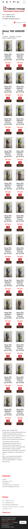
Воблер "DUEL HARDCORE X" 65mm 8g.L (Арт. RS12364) (20, 347)
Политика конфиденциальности (10, 486)
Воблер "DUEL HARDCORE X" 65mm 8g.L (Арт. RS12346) (20, 57)
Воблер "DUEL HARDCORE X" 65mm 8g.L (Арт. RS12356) (20, 218)
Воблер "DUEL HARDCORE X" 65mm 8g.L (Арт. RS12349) (8, 121)
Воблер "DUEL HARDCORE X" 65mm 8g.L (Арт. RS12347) (8, 89)
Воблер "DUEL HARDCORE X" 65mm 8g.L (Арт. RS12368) (20, 412)
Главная (5, 36)
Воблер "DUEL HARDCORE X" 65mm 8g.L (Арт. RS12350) (20, 121)
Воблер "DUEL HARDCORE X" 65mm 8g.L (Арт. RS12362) (20, 315)
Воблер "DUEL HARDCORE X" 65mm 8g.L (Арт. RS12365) (8, 379)
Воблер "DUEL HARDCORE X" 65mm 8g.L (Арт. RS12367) (8, 412)
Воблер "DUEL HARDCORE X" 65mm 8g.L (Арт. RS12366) (20, 379)
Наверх (4, 479)
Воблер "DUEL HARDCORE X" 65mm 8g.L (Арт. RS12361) (8, 315)
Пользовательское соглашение (10, 484)
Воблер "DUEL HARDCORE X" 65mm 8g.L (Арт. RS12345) (8, 57)
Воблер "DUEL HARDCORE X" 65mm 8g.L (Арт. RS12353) (8, 186)
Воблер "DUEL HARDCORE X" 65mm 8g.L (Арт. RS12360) (20, 283)
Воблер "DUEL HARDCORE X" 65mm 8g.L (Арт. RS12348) (20, 89)
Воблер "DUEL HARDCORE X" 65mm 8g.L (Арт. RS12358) (20, 250)
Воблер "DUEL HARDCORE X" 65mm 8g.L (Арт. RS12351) (8, 153)
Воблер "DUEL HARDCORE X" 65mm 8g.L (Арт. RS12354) (20, 186)
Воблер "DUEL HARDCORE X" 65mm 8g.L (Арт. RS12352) (20, 153)
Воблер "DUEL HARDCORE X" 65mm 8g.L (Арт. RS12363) (8, 347)
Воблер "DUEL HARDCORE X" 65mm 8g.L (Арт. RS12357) (8, 250)
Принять (23, 522)
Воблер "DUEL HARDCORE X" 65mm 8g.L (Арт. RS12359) (8, 283)
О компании (5, 483)
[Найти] (24, 25)
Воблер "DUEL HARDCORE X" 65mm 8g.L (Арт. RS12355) (8, 218)
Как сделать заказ (7, 481)
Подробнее (8, 68)
